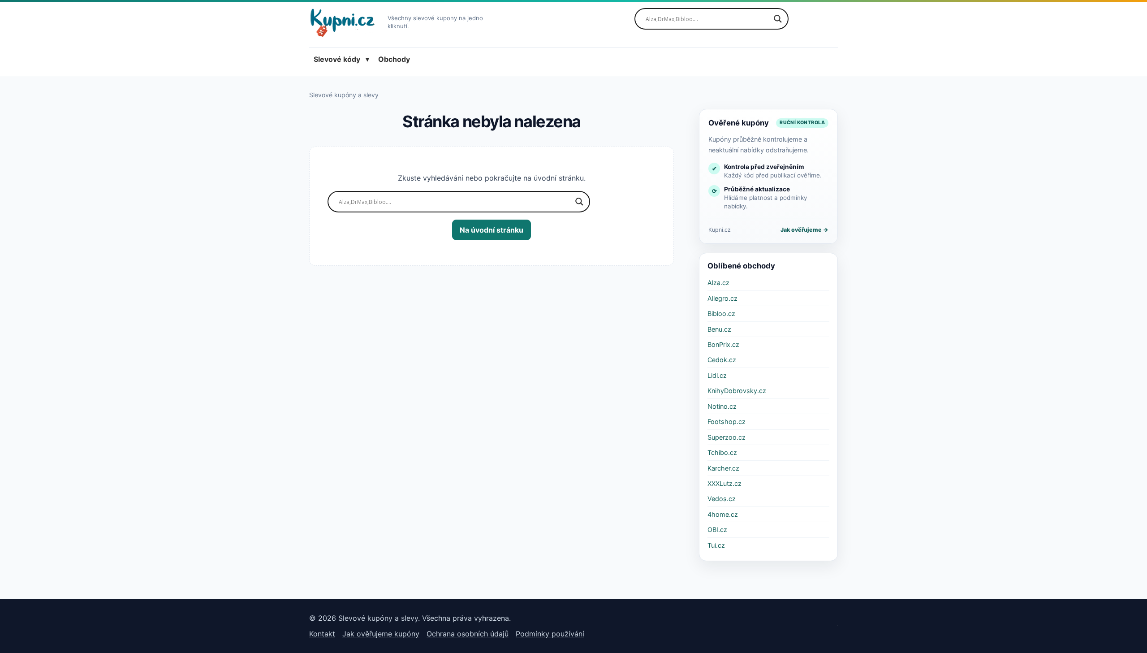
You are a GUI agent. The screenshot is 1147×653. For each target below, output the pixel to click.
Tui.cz (716, 545)
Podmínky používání (550, 633)
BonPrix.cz (723, 344)
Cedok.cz (721, 359)
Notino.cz (722, 406)
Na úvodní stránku (491, 229)
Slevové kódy (337, 59)
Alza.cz (718, 282)
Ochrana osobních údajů (468, 633)
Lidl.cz (717, 375)
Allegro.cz (722, 298)
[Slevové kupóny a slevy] (345, 23)
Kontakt (322, 633)
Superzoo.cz (726, 437)
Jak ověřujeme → (804, 229)
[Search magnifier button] (778, 19)
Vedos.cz (721, 498)
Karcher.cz (723, 468)
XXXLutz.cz (724, 483)
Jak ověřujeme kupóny (380, 633)
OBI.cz (717, 529)
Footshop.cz (726, 421)
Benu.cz (719, 329)
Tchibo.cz (722, 452)
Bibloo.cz (721, 313)
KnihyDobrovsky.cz (736, 390)
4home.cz (722, 514)
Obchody (394, 59)
